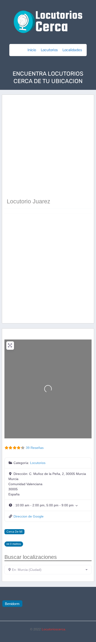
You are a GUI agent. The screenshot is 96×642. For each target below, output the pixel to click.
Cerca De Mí (14, 531)
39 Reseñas (35, 448)
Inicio (31, 50)
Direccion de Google (29, 516)
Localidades (72, 50)
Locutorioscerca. (54, 629)
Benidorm (12, 604)
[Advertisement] (48, 147)
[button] (48, 505)
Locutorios (49, 50)
